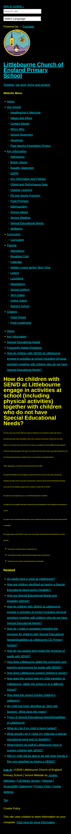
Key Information (16, 336)
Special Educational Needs (23, 342)
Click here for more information (36, 822)
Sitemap (47, 780)
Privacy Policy (43, 786)
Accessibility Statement (17, 786)
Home (10, 331)
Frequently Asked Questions (24, 347)
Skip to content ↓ (13, 6)
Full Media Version (28, 780)
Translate (28, 26)
